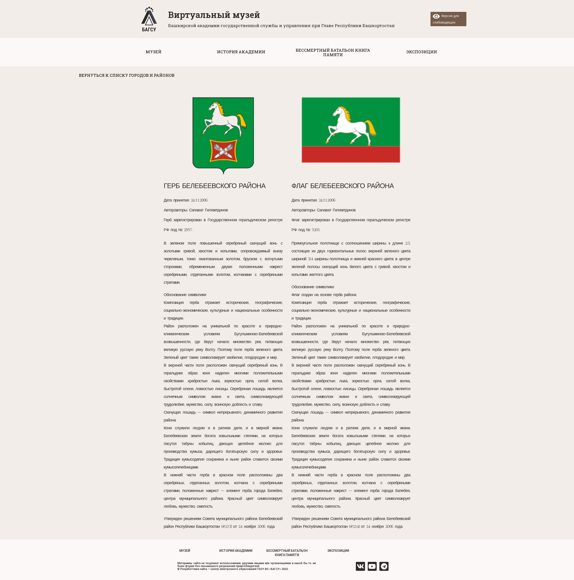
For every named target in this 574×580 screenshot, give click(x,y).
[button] (153, 51)
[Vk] (360, 566)
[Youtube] (372, 566)
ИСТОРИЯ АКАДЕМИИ (235, 550)
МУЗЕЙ (184, 550)
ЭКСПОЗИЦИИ (338, 550)
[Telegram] (384, 566)
